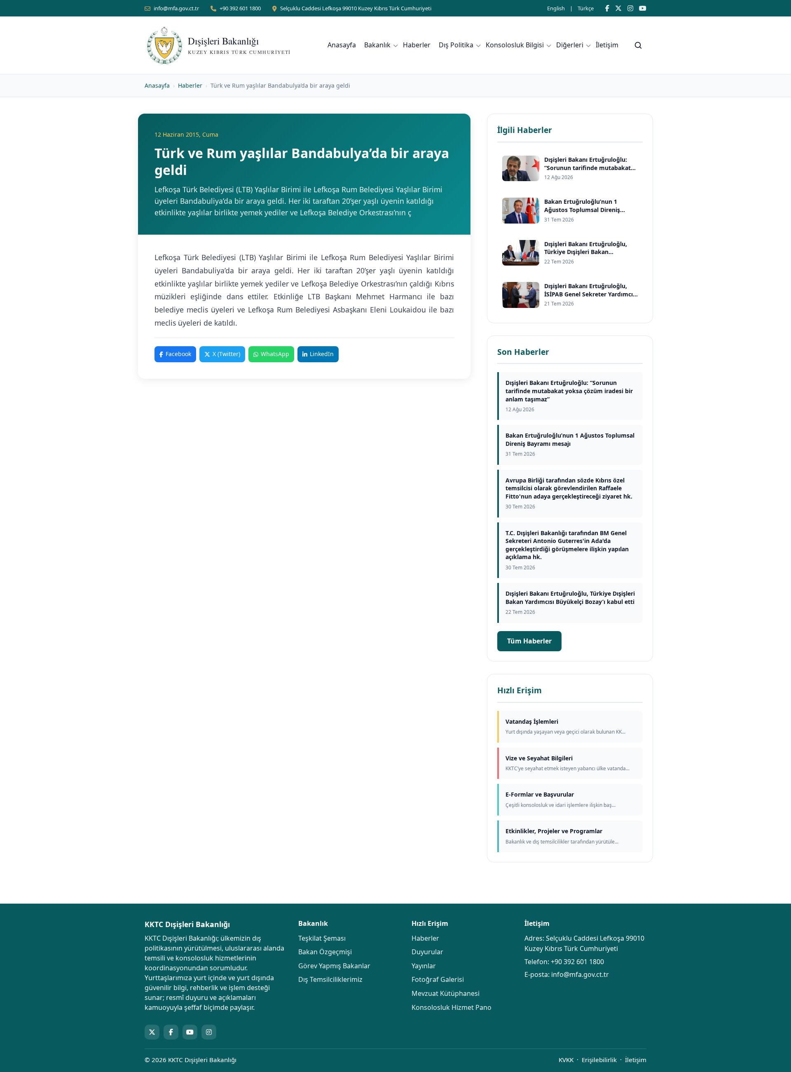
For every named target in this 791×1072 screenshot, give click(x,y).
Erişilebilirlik (599, 1060)
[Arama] (638, 45)
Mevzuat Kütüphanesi (446, 993)
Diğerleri (569, 44)
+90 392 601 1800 (240, 8)
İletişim (607, 44)
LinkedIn (322, 354)
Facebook (178, 354)
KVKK (566, 1060)
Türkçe (586, 8)
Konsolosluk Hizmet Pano (451, 1007)
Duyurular (427, 951)
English (556, 8)
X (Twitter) (226, 354)
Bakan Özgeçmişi (325, 951)
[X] (618, 8)
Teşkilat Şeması (322, 938)
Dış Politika (456, 44)
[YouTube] (642, 8)
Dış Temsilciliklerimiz (330, 979)
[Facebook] (607, 8)
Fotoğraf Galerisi (438, 979)
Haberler (417, 44)
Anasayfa (342, 44)
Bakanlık (377, 44)
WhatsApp (275, 354)
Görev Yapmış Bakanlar (334, 965)
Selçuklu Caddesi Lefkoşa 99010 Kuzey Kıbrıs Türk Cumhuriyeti (355, 8)
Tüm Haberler (529, 641)
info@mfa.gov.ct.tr (176, 8)
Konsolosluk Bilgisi (515, 44)
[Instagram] (630, 8)
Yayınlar (424, 965)
